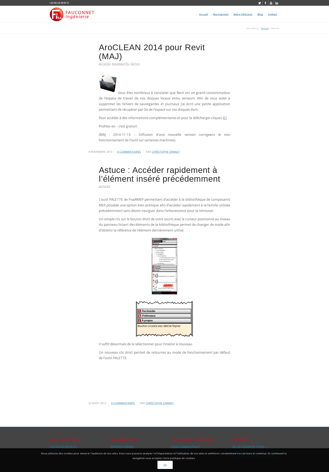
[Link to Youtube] (271, 3)
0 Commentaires (129, 152)
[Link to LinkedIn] (277, 3)
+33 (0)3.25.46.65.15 (63, 446)
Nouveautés (120, 64)
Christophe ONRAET (166, 152)
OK (165, 464)
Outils (135, 64)
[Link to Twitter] (259, 3)
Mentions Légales (122, 446)
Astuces (104, 64)
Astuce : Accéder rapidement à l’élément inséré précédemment (159, 174)
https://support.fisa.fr (185, 446)
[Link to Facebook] (265, 3)
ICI (225, 118)
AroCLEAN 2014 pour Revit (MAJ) (152, 52)
